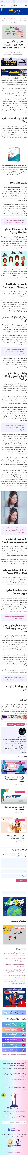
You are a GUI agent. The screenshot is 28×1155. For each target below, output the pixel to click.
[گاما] (14, 65)
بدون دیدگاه (7, 54)
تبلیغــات (17, 1152)
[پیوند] (14, 5)
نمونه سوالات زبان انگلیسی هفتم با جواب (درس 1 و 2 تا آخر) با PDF (14, 954)
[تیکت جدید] (3, 1095)
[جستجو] (25, 1)
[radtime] (14, 719)
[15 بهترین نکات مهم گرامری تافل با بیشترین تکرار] (14, 796)
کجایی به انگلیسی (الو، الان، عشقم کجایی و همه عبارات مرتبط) (14, 960)
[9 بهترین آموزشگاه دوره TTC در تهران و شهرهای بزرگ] (14, 825)
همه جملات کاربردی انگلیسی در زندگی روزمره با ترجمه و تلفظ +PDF (14, 530)
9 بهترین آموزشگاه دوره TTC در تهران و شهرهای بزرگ (14, 837)
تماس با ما (10, 1152)
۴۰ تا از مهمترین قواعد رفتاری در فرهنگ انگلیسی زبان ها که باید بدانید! (14, 427)
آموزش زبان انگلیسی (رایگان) (19, 19)
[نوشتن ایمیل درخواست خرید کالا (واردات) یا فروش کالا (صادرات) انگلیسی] (14, 767)
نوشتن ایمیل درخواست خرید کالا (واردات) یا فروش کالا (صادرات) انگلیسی (14, 779)
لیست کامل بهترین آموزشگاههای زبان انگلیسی (14, 1054)
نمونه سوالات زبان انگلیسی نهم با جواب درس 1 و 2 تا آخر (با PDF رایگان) (15, 971)
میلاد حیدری (22, 737)
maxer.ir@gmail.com (18, 1079)
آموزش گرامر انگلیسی (7, 19)
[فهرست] (26, 5)
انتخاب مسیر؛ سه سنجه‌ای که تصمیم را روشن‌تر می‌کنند (15, 965)
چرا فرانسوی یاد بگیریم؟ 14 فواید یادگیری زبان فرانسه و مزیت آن (14, 977)
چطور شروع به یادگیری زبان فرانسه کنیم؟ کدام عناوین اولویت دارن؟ (14, 982)
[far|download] (2, 5)
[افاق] (14, 76)
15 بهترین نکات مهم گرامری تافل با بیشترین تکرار (14, 808)
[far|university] (5, 5)
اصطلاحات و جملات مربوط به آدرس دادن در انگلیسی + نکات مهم (15, 351)
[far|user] (14, 2)
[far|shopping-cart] (2, 2)
